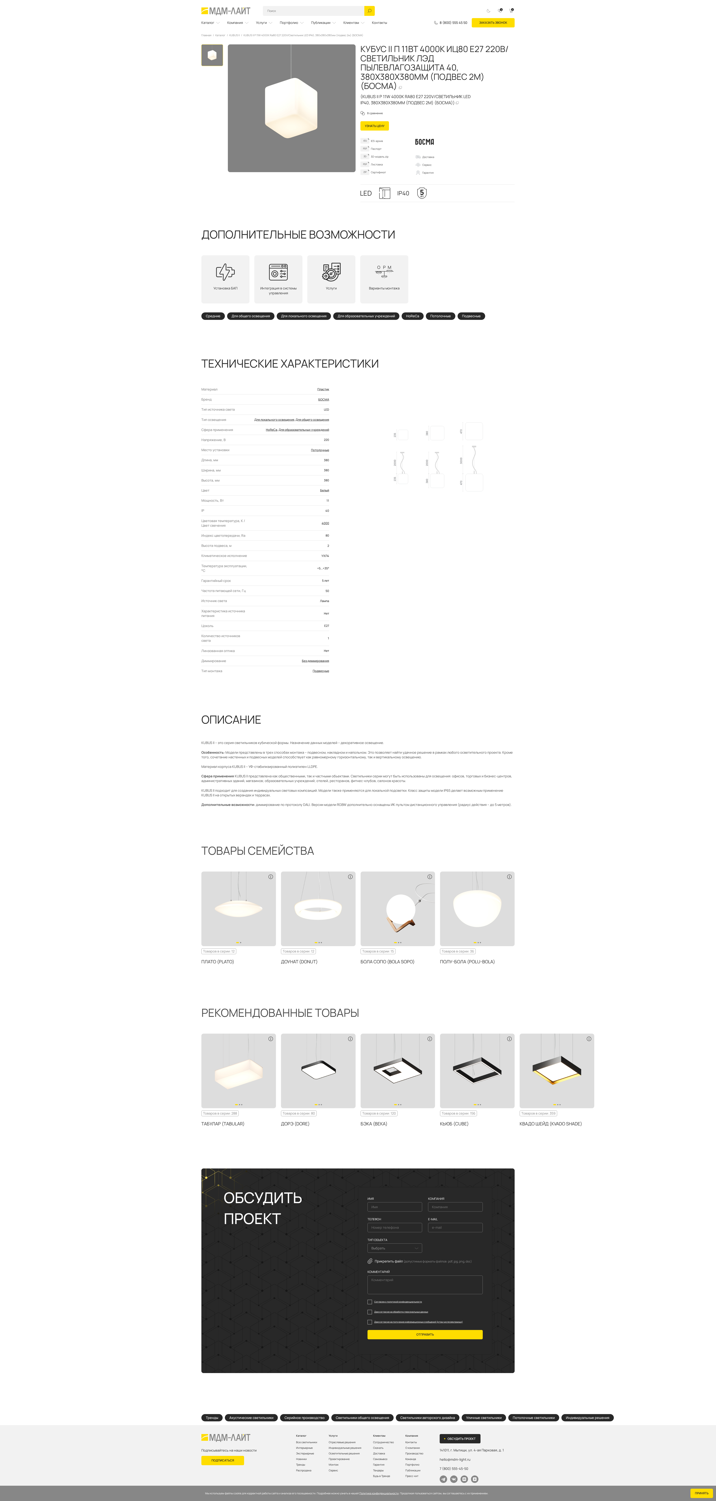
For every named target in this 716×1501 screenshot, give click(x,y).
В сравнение (375, 113)
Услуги (261, 22)
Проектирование (339, 1459)
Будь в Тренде (381, 1476)
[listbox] (395, 1248)
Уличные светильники (484, 1417)
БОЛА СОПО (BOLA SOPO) (388, 961)
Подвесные (471, 316)
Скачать (378, 1448)
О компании (412, 1448)
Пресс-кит (411, 1476)
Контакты (379, 22)
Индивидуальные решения (587, 1417)
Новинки (301, 1459)
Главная (206, 35)
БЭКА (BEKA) (374, 1124)
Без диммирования (315, 661)
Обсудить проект (462, 1439)
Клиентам (351, 22)
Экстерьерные (305, 1453)
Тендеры (378, 1470)
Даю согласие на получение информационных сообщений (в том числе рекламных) (418, 1321)
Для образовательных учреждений (366, 316)
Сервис (427, 165)
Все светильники (306, 1442)
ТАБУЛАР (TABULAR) (223, 1124)
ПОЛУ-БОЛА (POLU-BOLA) (467, 961)
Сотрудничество (383, 1442)
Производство (414, 1453)
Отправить (425, 1334)
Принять (702, 1493)
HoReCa (412, 316)
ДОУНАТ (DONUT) (299, 961)
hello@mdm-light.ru (455, 1459)
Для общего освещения (251, 316)
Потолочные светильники (534, 1417)
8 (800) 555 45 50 (453, 23)
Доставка (428, 157)
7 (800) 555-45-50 (454, 1468)
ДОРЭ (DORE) (295, 1124)
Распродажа (303, 1470)
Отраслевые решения (342, 1442)
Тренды (212, 1417)
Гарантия (428, 172)
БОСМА (323, 399)
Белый (324, 490)
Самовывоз (380, 1459)
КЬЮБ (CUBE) (454, 1124)
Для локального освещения (303, 316)
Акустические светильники (251, 1417)
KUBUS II (234, 35)
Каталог (207, 22)
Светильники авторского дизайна (427, 1417)
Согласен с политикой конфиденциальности (398, 1301)
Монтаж (334, 1464)
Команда (410, 1459)
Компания (235, 22)
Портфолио (289, 22)
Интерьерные (304, 1448)
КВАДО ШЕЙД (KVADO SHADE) (551, 1124)
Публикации (320, 22)
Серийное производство (305, 1417)
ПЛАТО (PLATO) (217, 961)
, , (472, 1450)
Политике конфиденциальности (379, 1493)
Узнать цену (374, 126)
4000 (325, 523)
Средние (213, 316)
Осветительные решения (344, 1453)
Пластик (323, 389)
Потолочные (440, 316)
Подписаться (222, 1460)
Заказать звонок (493, 23)
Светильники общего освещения (362, 1417)
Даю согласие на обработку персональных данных (401, 1311)
